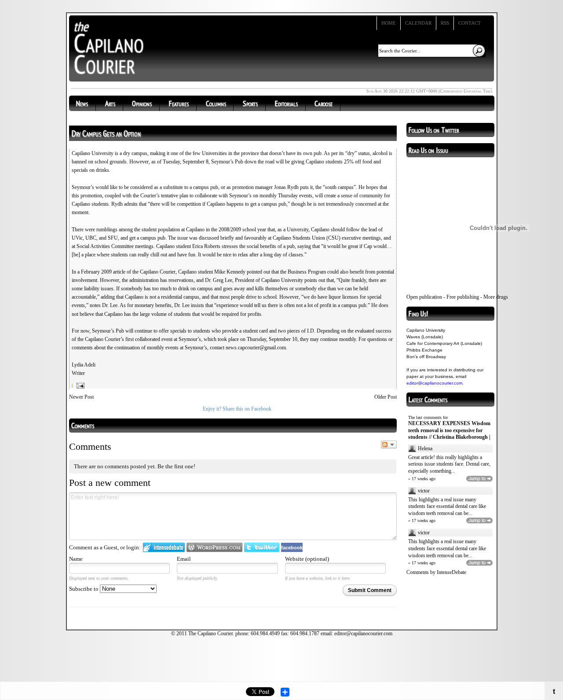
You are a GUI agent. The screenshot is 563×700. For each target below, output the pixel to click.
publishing (468, 297)
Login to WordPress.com (214, 547)
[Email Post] (79, 385)
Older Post (385, 397)
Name (76, 559)
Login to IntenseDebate (164, 547)
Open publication (424, 297)
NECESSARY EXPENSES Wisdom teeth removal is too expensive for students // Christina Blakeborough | (449, 430)
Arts (110, 103)
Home (388, 23)
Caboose (323, 103)
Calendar (418, 23)
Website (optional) (307, 559)
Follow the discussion (389, 444)
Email (184, 559)
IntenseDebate (451, 572)
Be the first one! (176, 466)
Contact (469, 23)
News (82, 103)
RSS (445, 23)
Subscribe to (84, 588)
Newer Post (81, 397)
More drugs (495, 297)
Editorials (286, 103)
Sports (250, 103)
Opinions (142, 103)
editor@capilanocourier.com (434, 383)
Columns (216, 103)
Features (179, 103)
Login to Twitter (261, 547)
